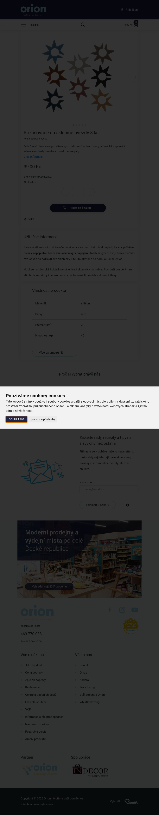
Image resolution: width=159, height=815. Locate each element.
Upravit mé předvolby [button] (42, 419)
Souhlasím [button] (16, 419)
